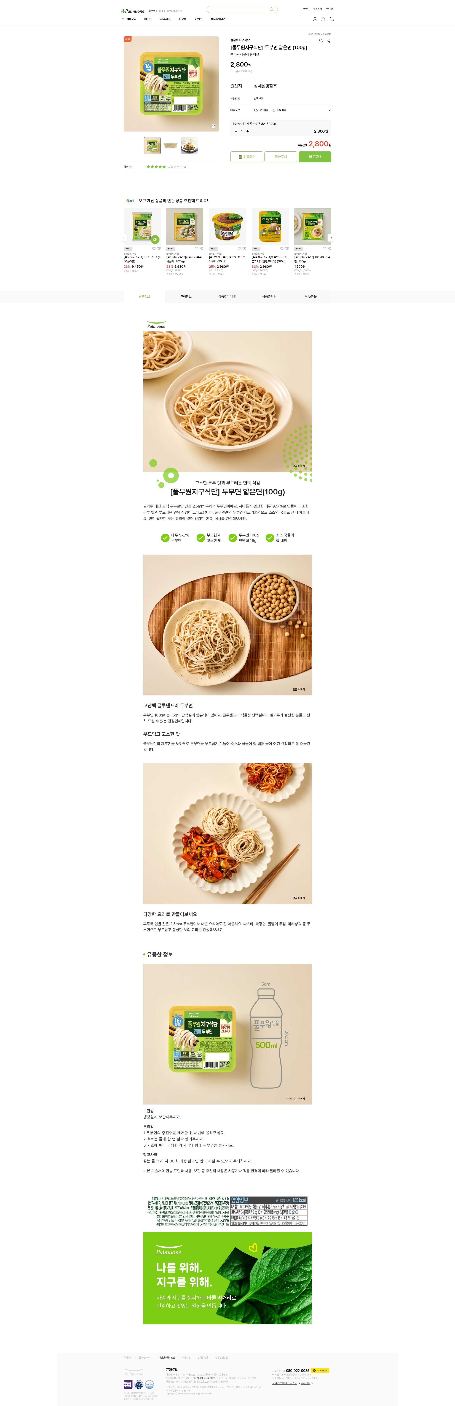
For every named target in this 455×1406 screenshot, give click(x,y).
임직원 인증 (202, 1357)
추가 (247, 131)
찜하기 (321, 40)
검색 (272, 9)
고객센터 (330, 9)
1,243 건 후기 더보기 (177, 166)
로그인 (306, 9)
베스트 (148, 19)
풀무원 (152, 10)
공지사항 (305, 1383)
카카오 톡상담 (322, 1370)
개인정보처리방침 (167, 1357)
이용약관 (186, 1357)
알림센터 (323, 19)
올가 (160, 10)
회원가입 (317, 9)
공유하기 (328, 40)
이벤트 (198, 19)
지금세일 (165, 19)
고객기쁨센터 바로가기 (284, 1383)
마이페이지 (315, 19)
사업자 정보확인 (204, 1378)
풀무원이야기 (218, 19)
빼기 (236, 131)
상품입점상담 (221, 1357)
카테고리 (131, 19)
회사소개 (128, 1357)
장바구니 (332, 19)
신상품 (182, 19)
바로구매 (315, 157)
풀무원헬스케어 (174, 10)
